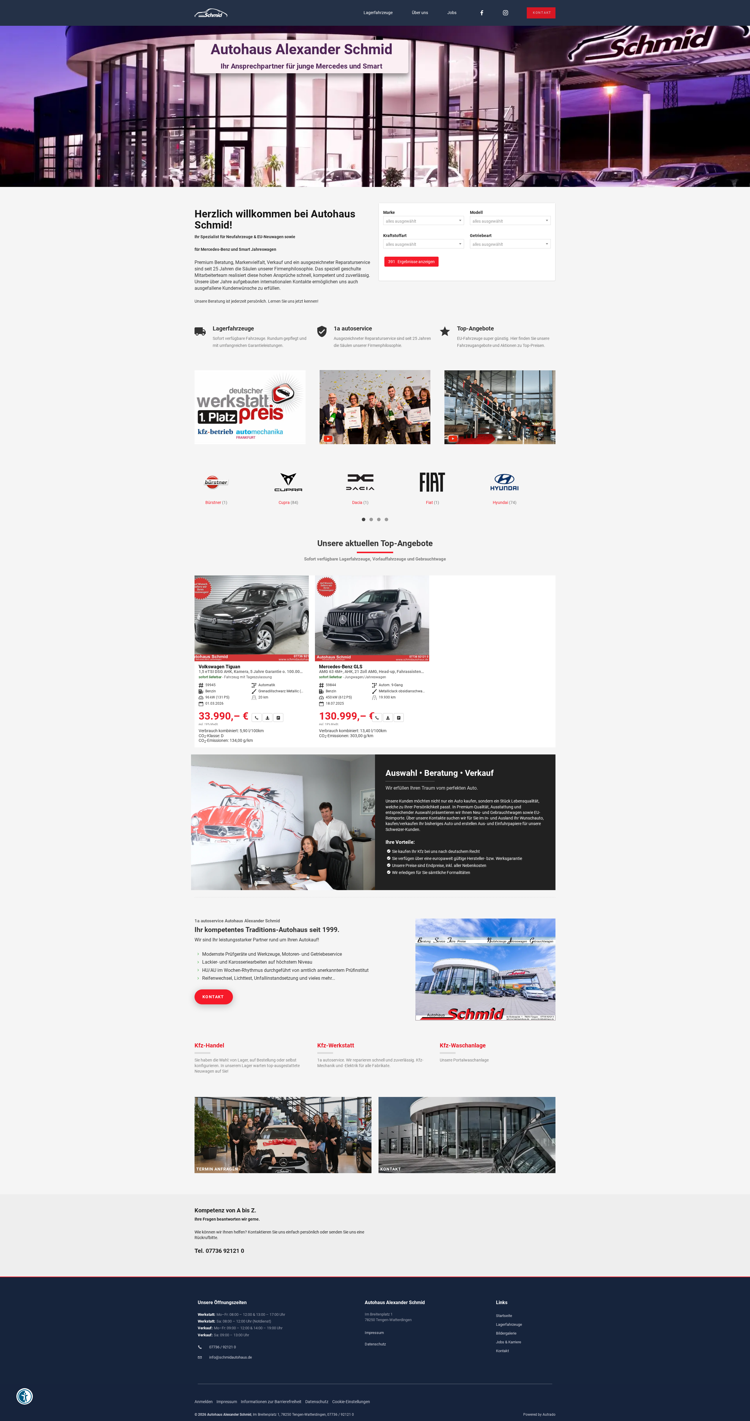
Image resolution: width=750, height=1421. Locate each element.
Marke (389, 212)
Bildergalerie (506, 1333)
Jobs (451, 12)
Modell (476, 212)
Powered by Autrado (539, 1415)
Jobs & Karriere (508, 1342)
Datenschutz (375, 1344)
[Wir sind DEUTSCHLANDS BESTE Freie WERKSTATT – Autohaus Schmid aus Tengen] (499, 407)
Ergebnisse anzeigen (411, 261)
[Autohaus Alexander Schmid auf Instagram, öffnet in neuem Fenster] (505, 13)
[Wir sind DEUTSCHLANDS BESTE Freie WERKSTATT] (250, 407)
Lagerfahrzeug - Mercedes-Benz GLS (372, 658)
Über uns (420, 12)
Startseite (504, 1315)
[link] (257, 717)
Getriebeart (481, 235)
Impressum (374, 1332)
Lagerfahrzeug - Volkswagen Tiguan (252, 661)
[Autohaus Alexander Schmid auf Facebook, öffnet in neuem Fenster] (482, 13)
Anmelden (204, 1401)
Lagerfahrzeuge (378, 12)
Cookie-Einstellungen (351, 1401)
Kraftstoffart (395, 235)
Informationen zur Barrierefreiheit (271, 1401)
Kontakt (542, 13)
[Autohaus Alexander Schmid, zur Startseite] (211, 13)
